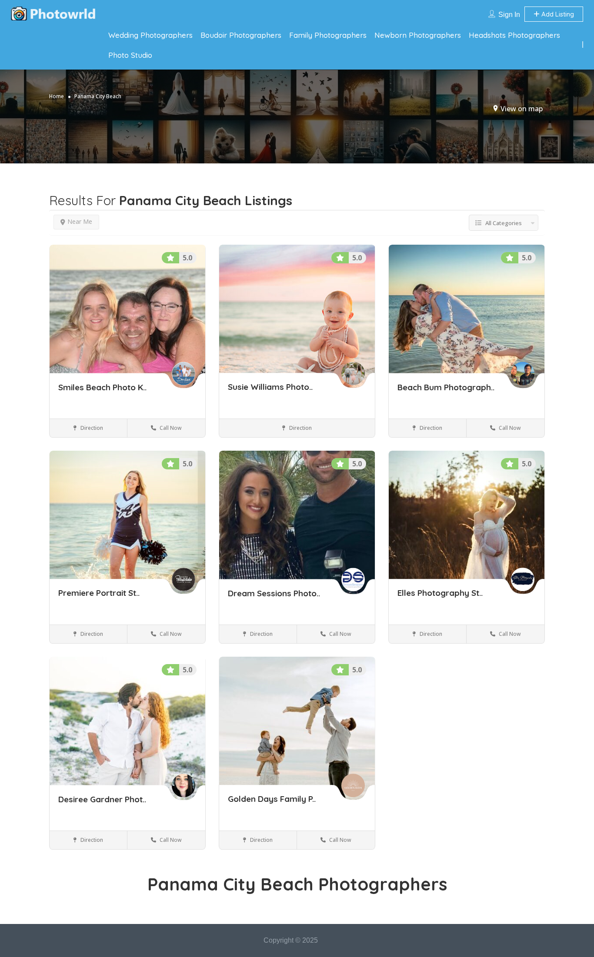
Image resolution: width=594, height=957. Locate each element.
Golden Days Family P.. (272, 799)
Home (56, 96)
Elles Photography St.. (440, 593)
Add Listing (557, 14)
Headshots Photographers (514, 35)
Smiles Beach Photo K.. (102, 387)
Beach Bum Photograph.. (445, 387)
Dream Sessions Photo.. (274, 593)
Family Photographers (328, 35)
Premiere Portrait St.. (99, 593)
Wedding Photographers (150, 35)
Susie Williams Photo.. (270, 387)
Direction (91, 428)
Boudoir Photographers (240, 35)
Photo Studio (130, 55)
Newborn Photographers (417, 35)
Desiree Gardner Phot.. (102, 799)
